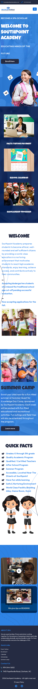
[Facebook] (16, 686)
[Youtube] (22, 686)
